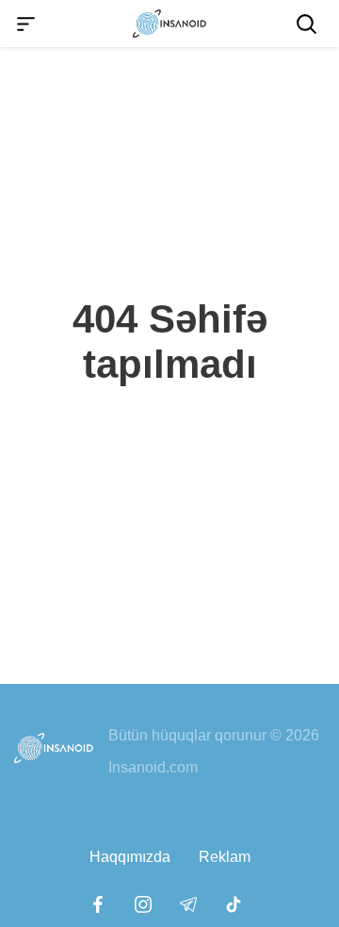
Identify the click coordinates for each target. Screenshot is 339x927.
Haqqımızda (129, 857)
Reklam (224, 857)
